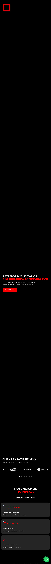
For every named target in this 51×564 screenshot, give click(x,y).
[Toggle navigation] (47, 8)
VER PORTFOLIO (9, 289)
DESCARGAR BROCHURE (25, 498)
